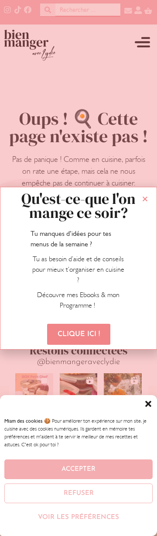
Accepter (78, 469)
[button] (148, 403)
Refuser (79, 493)
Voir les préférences (78, 517)
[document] (78, 268)
